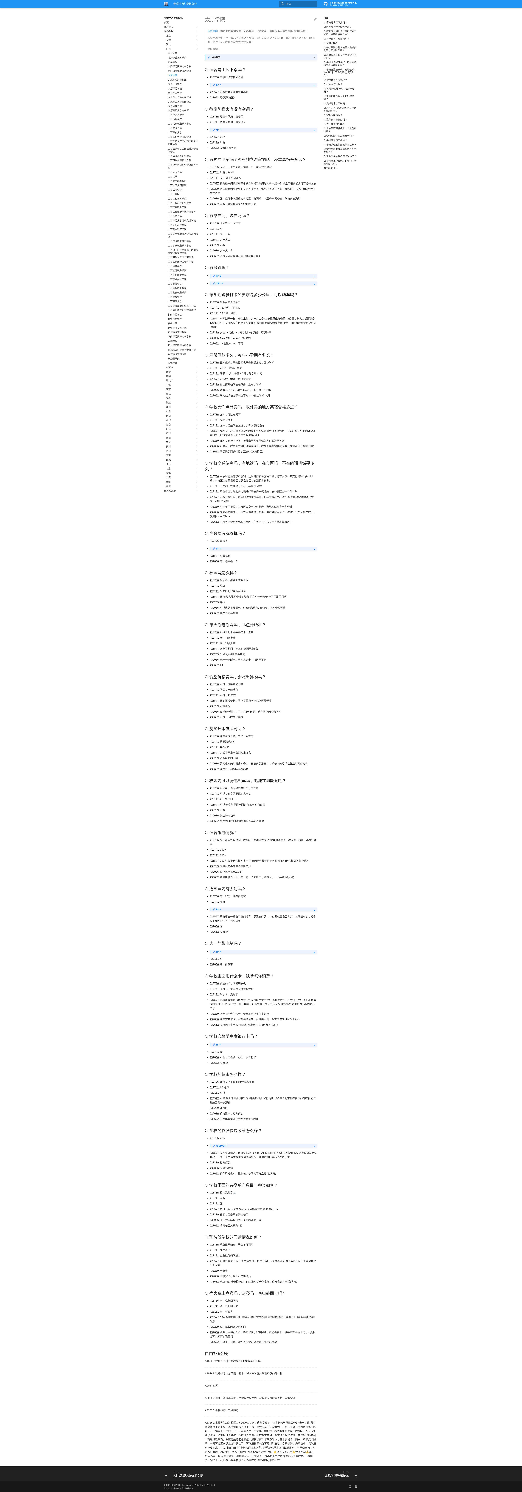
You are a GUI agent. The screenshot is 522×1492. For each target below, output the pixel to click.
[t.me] (355, 1486)
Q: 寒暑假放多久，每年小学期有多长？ (340, 56)
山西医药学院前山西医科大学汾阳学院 (183, 143)
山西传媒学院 (175, 119)
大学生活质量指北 (173, 18)
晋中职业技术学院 (177, 327)
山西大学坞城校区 (177, 181)
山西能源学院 (175, 283)
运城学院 (172, 341)
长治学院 (172, 363)
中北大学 (172, 53)
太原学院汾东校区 (177, 79)
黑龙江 (169, 380)
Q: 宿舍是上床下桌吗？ (335, 22)
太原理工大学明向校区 (179, 97)
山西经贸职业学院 (177, 275)
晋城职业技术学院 (177, 332)
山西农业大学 (175, 128)
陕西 (168, 464)
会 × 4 (218, 1044)
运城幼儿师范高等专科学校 (182, 349)
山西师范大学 (175, 216)
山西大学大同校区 (177, 185)
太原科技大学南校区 (178, 110)
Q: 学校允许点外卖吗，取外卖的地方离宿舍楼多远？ (340, 64)
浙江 (168, 393)
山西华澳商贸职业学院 (179, 156)
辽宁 (168, 371)
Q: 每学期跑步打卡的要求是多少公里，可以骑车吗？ (340, 49)
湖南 (168, 424)
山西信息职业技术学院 (179, 123)
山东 (168, 411)
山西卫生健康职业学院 (179, 160)
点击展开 (216, 57)
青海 (168, 473)
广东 (168, 429)
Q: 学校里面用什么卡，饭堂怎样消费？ (340, 130)
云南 (168, 455)
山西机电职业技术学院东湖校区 (183, 235)
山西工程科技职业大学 (179, 203)
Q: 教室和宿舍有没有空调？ (338, 26)
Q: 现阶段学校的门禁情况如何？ (340, 156)
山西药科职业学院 (177, 288)
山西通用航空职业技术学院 (182, 310)
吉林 (168, 376)
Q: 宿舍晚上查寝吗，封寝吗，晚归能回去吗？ (340, 162)
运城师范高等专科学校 (179, 345)
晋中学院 (172, 323)
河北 (168, 44)
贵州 (168, 451)
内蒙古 (169, 367)
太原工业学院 (175, 84)
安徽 (168, 398)
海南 (168, 437)
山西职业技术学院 (177, 279)
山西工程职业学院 (177, 207)
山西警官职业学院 (177, 292)
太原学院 (172, 75)
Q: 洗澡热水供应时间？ (335, 103)
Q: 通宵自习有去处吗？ (335, 119)
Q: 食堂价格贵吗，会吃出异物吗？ (339, 97)
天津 (168, 40)
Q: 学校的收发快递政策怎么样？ (340, 144)
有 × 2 (218, 909)
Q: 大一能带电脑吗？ (334, 124)
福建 (168, 402)
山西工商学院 (175, 189)
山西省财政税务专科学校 (180, 261)
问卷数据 (168, 31)
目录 (326, 18)
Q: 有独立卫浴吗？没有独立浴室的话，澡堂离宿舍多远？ (340, 33)
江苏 (168, 389)
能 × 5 (218, 952)
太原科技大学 (175, 106)
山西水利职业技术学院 (179, 245)
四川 (168, 446)
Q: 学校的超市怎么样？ (335, 140)
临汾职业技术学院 (177, 57)
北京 (168, 35)
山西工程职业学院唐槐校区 (182, 211)
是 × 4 (218, 85)
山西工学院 (174, 194)
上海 (168, 385)
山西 (168, 49)
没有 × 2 (219, 283)
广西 (168, 433)
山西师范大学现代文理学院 (182, 220)
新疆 (168, 481)
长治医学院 (174, 358)
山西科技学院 (175, 266)
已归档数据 (170, 490)
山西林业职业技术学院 (179, 241)
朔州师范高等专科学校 (179, 336)
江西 (168, 406)
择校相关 (168, 26)
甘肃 (168, 468)
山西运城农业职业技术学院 (182, 305)
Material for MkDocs (183, 1488)
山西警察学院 (175, 297)
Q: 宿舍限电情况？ (333, 115)
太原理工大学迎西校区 (179, 101)
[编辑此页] (315, 19)
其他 (168, 486)
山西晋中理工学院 (177, 229)
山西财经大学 (175, 301)
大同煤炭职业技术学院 (179, 70)
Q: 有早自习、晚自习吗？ (336, 38)
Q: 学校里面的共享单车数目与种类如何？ (340, 150)
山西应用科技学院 (177, 225)
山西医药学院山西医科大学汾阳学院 (183, 150)
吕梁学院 (172, 62)
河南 (168, 415)
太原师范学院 (175, 88)
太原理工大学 (175, 92)
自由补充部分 (331, 168)
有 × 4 (218, 548)
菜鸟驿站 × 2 (221, 1145)
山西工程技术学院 (177, 198)
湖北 (168, 420)
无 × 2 (218, 129)
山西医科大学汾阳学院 (179, 136)
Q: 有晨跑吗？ (331, 43)
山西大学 (172, 176)
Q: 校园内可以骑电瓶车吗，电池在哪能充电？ (340, 109)
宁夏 (168, 477)
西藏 (168, 459)
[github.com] (350, 1486)
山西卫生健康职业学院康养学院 (183, 166)
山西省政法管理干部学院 (180, 257)
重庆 (168, 442)
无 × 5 (218, 276)
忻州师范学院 (175, 314)
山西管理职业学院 (177, 270)
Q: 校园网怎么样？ (333, 84)
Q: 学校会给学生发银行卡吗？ (339, 135)
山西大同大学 (175, 172)
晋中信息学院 (175, 319)
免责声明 (212, 31)
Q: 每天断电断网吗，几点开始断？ (339, 90)
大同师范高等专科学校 (179, 66)
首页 (166, 22)
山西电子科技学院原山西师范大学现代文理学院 (183, 251)
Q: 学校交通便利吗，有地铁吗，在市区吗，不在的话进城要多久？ (340, 72)
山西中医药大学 (176, 115)
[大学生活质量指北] (166, 4)
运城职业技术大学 (177, 354)
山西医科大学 (175, 132)
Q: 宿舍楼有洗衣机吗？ (335, 80)
